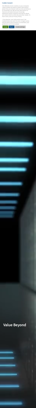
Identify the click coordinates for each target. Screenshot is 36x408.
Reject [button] (11, 27)
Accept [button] (5, 27)
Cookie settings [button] (20, 27)
